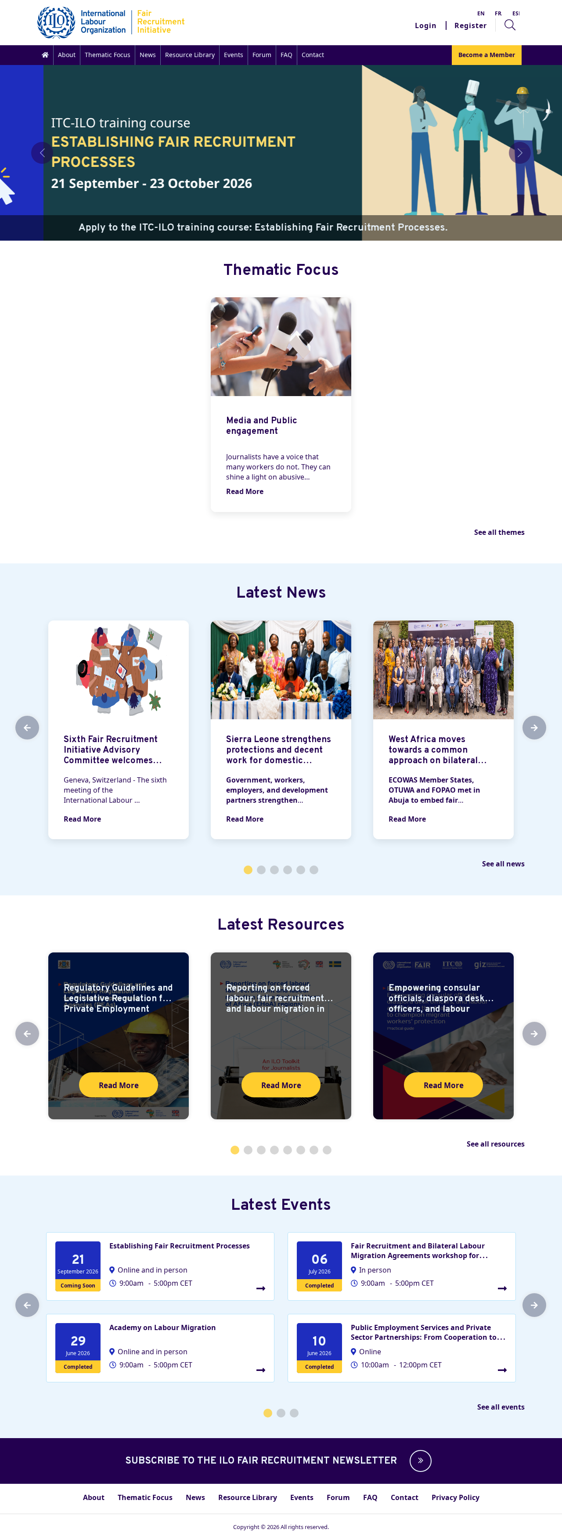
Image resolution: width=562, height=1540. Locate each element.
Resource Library (190, 54)
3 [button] (274, 870)
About (67, 54)
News (148, 54)
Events (233, 54)
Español (515, 13)
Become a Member (486, 54)
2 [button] (261, 870)
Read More (244, 491)
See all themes (499, 532)
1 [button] (248, 870)
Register (470, 25)
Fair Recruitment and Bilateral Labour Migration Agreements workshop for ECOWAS (418, 1255)
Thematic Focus (107, 54)
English (480, 13)
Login (426, 25)
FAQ (286, 54)
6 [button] (314, 870)
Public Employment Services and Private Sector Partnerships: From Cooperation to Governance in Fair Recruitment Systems (424, 1337)
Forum (261, 54)
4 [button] (287, 870)
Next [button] (526, 727)
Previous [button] (19, 727)
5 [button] (300, 870)
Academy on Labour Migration (162, 1327)
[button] (418, 1461)
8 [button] (327, 1150)
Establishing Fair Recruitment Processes (179, 1246)
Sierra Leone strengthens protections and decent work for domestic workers (278, 755)
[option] (281, 404)
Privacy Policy (455, 1497)
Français (498, 13)
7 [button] (314, 1150)
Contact (313, 54)
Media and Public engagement (261, 426)
